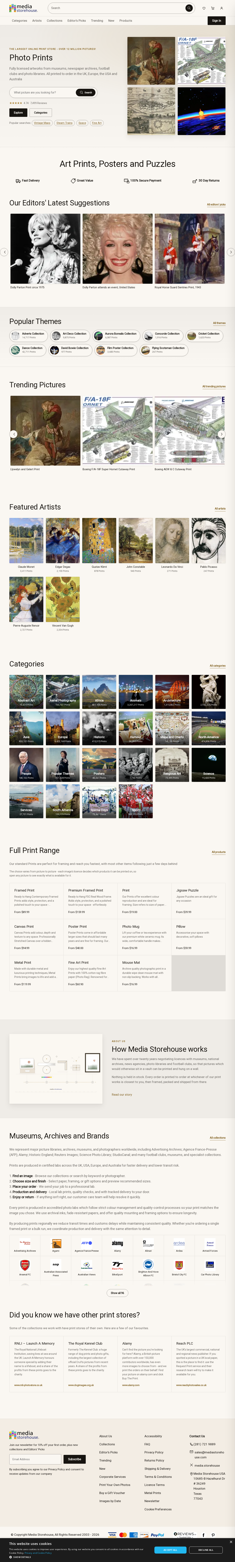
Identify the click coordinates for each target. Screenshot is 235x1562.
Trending (97, 20)
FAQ (147, 1444)
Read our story (122, 1094)
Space (82, 123)
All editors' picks (216, 204)
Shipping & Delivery (157, 1468)
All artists (220, 508)
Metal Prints (152, 1493)
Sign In (216, 20)
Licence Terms (154, 1485)
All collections (218, 1137)
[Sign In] (222, 8)
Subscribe (74, 1459)
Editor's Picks (77, 20)
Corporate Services (112, 1477)
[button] (79, 1557)
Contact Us (197, 1436)
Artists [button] (37, 20)
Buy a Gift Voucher (112, 1493)
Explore (18, 112)
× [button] (230, 1542)
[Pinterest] (213, 1537)
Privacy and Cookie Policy (38, 1552)
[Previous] (4, 252)
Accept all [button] (170, 1550)
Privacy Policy (153, 1452)
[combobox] (117, 8)
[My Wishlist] (204, 8)
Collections (54, 20)
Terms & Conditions (158, 1477)
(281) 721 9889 (205, 1444)
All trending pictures (214, 386)
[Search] (189, 8)
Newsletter (152, 1501)
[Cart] (213, 8)
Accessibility (153, 1436)
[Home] (26, 8)
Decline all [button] (205, 1550)
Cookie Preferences (158, 1509)
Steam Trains (65, 123)
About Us (105, 1436)
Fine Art (97, 123)
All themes (219, 323)
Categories (40, 112)
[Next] (231, 252)
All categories (218, 665)
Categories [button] (19, 20)
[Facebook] (204, 1537)
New (111, 20)
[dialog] (117, 1550)
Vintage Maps (42, 123)
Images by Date (110, 1501)
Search (88, 92)
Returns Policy (154, 1460)
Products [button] (126, 20)
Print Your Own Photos (114, 1485)
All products (219, 852)
